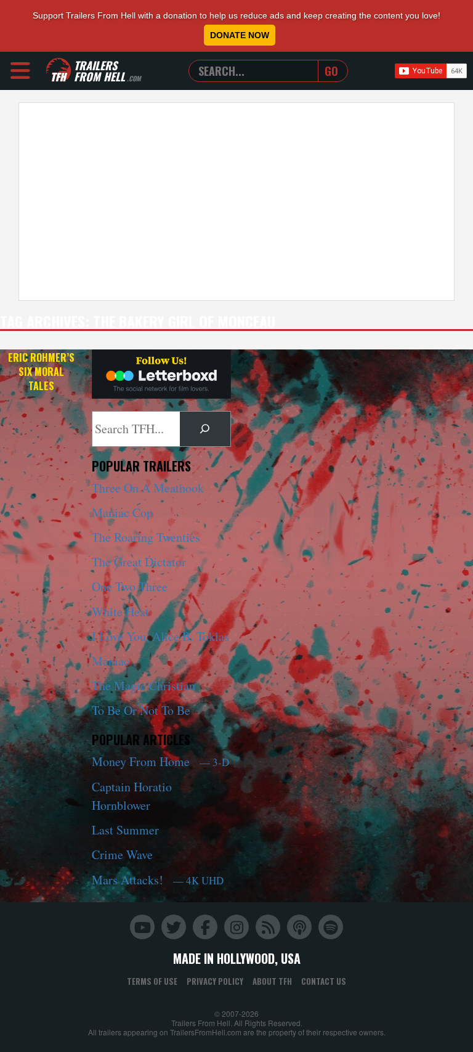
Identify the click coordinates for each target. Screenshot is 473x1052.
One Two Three (130, 586)
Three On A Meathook (148, 487)
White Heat (120, 611)
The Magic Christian (143, 685)
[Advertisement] (236, 201)
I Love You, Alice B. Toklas (160, 636)
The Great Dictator (139, 561)
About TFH (272, 981)
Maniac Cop (122, 512)
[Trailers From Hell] (58, 70)
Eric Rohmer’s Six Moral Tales (41, 371)
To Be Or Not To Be (141, 710)
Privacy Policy (215, 981)
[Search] (205, 429)
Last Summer (125, 830)
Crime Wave (122, 854)
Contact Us (323, 981)
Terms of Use (152, 981)
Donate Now (239, 35)
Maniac (110, 661)
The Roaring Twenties (146, 537)
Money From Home (160, 761)
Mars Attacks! (158, 879)
